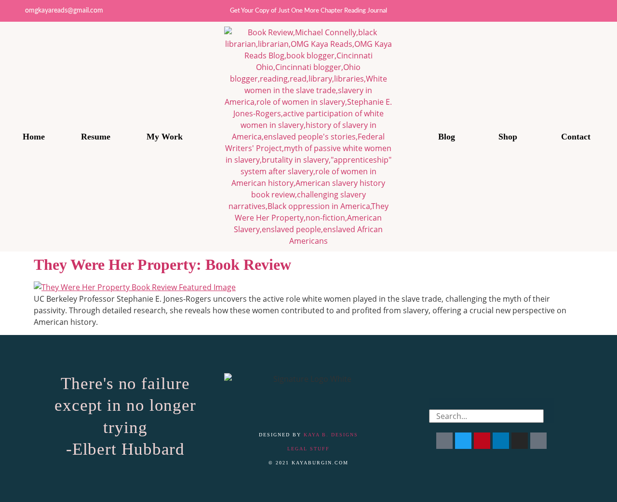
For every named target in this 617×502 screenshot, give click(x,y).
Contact (575, 136)
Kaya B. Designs (331, 434)
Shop (507, 136)
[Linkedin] (584, 11)
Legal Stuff (308, 448)
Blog (446, 136)
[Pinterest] (606, 11)
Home (34, 136)
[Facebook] (444, 440)
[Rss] (538, 440)
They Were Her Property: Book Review (162, 264)
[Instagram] (563, 11)
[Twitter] (541, 11)
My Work (165, 136)
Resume (95, 136)
